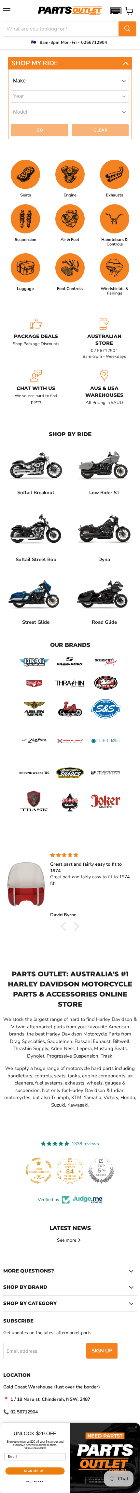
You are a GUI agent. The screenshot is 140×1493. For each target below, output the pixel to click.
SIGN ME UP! (35, 1470)
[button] (115, 11)
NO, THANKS (34, 1482)
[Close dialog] (136, 1427)
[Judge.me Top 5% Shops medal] (101, 1171)
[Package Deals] (36, 339)
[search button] (127, 28)
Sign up (101, 1350)
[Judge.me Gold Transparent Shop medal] (39, 1171)
